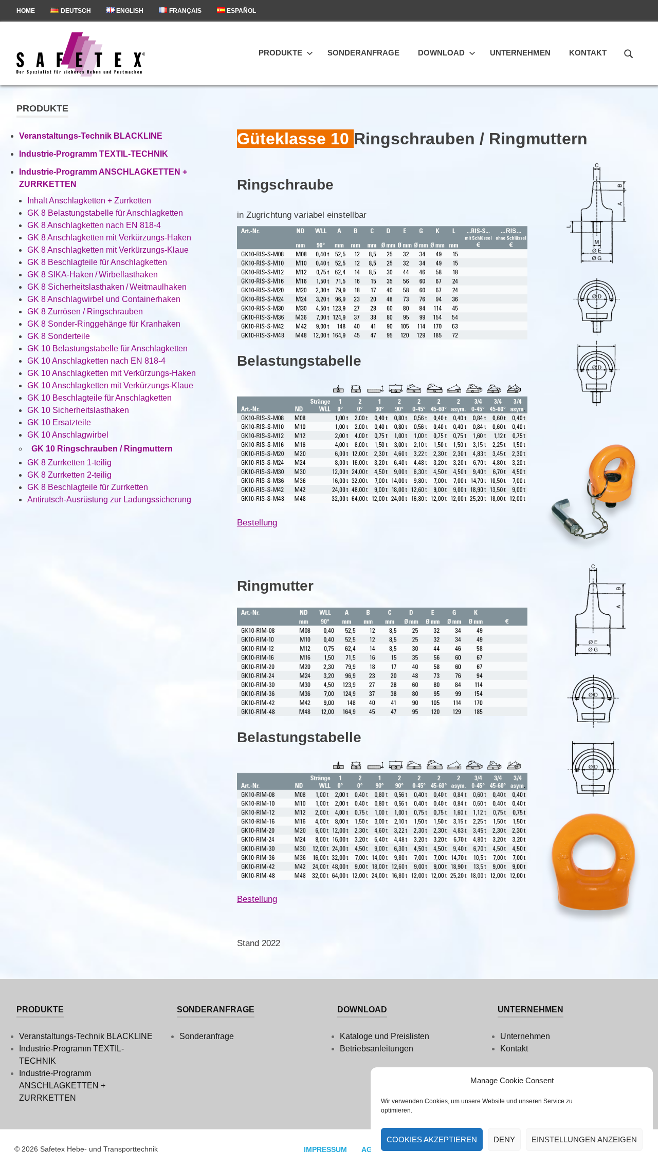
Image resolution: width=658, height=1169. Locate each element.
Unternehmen (520, 52)
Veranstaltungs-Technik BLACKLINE (90, 135)
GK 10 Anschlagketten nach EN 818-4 (96, 360)
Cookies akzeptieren (432, 1139)
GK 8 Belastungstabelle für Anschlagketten (105, 213)
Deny (504, 1139)
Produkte (280, 52)
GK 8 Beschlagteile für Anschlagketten (97, 262)
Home (25, 10)
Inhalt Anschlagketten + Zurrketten (89, 200)
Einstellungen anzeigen (584, 1139)
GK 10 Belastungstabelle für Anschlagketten (107, 348)
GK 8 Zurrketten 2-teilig (69, 474)
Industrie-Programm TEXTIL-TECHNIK (93, 153)
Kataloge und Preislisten (384, 1036)
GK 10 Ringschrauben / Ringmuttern (102, 448)
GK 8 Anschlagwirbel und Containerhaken (103, 299)
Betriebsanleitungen (376, 1048)
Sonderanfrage (363, 52)
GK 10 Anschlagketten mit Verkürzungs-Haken (111, 373)
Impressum (325, 1149)
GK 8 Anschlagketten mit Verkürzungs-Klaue (108, 250)
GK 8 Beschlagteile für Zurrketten (87, 487)
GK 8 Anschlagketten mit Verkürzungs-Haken (109, 237)
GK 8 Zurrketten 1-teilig (69, 462)
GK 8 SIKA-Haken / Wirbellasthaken (92, 274)
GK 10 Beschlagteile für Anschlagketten (99, 397)
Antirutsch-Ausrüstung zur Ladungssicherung (109, 499)
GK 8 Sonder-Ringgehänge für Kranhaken (103, 323)
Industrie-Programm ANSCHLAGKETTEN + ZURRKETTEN (62, 1085)
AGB (369, 1149)
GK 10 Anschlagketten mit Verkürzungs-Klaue (110, 385)
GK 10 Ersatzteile (59, 422)
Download (441, 52)
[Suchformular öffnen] (629, 52)
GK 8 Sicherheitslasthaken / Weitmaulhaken (107, 286)
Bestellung (257, 522)
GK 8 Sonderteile (58, 336)
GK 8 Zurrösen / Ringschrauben (85, 311)
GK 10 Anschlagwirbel (67, 434)
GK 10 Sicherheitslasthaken (78, 410)
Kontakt (588, 52)
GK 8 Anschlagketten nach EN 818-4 (94, 225)
